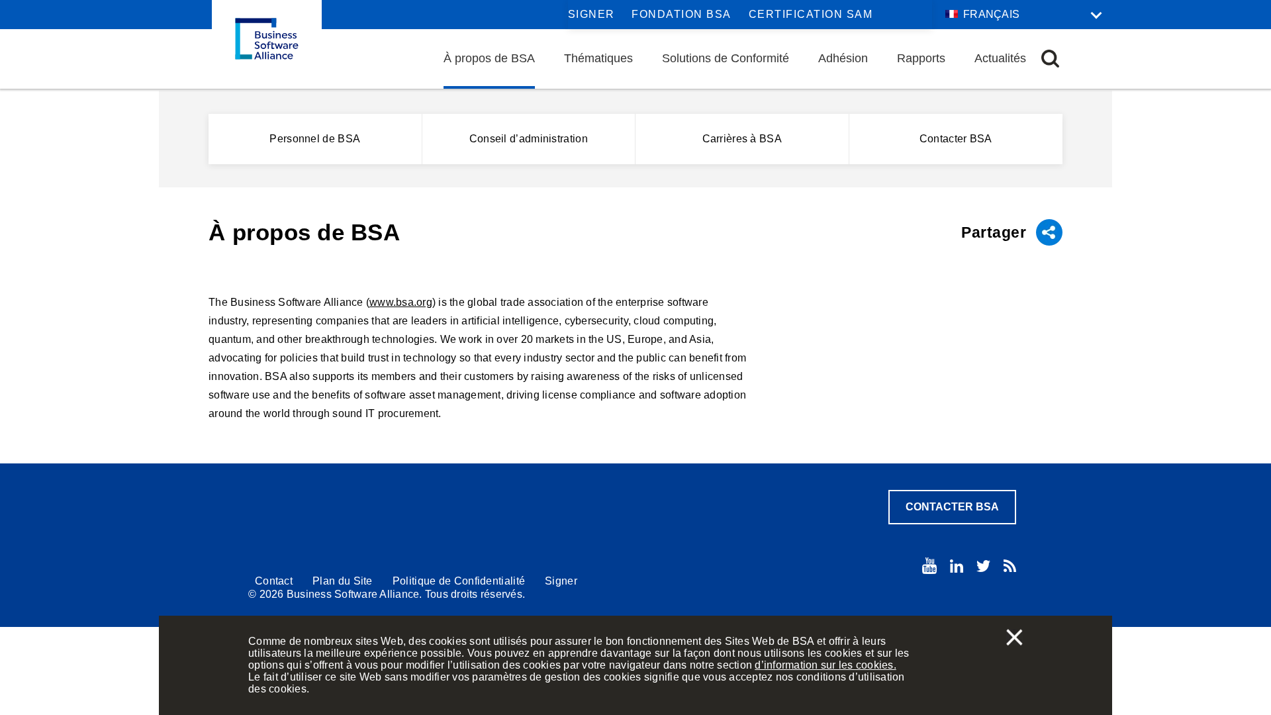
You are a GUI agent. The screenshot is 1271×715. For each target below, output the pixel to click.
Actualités (1000, 58)
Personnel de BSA (314, 138)
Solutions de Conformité (725, 58)
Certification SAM (811, 14)
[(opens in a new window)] (929, 566)
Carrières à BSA (742, 138)
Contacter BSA (955, 138)
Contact (274, 581)
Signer (591, 14)
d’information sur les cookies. (825, 665)
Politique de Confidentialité (459, 581)
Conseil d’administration (528, 138)
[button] (1050, 59)
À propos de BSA (489, 58)
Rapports (921, 58)
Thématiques (598, 58)
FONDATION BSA (681, 14)
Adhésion (843, 58)
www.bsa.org (400, 302)
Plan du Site (342, 581)
